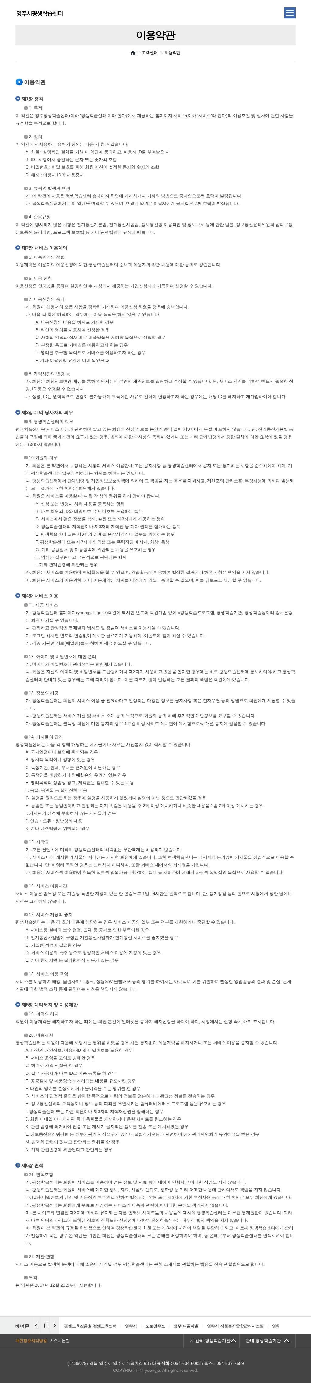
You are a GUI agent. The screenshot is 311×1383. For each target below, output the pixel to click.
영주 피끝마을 (125, 1326)
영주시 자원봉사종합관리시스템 (174, 1326)
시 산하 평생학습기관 (210, 1340)
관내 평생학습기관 (263, 1340)
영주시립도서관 (225, 1326)
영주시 (70, 1326)
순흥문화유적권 (261, 1326)
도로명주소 (94, 1326)
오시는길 (62, 1340)
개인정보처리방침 (31, 1340)
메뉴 (290, 13)
